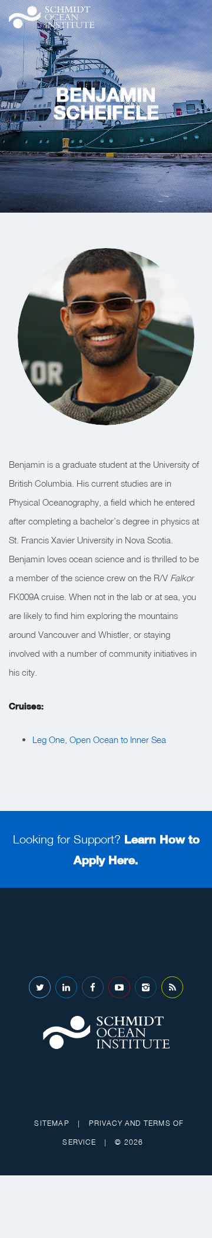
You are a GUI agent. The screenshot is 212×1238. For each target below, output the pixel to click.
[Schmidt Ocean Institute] (51, 17)
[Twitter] (40, 987)
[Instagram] (146, 987)
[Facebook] (93, 987)
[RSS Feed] (172, 987)
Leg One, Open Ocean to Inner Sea (99, 739)
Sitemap (51, 1123)
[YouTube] (119, 987)
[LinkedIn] (66, 987)
